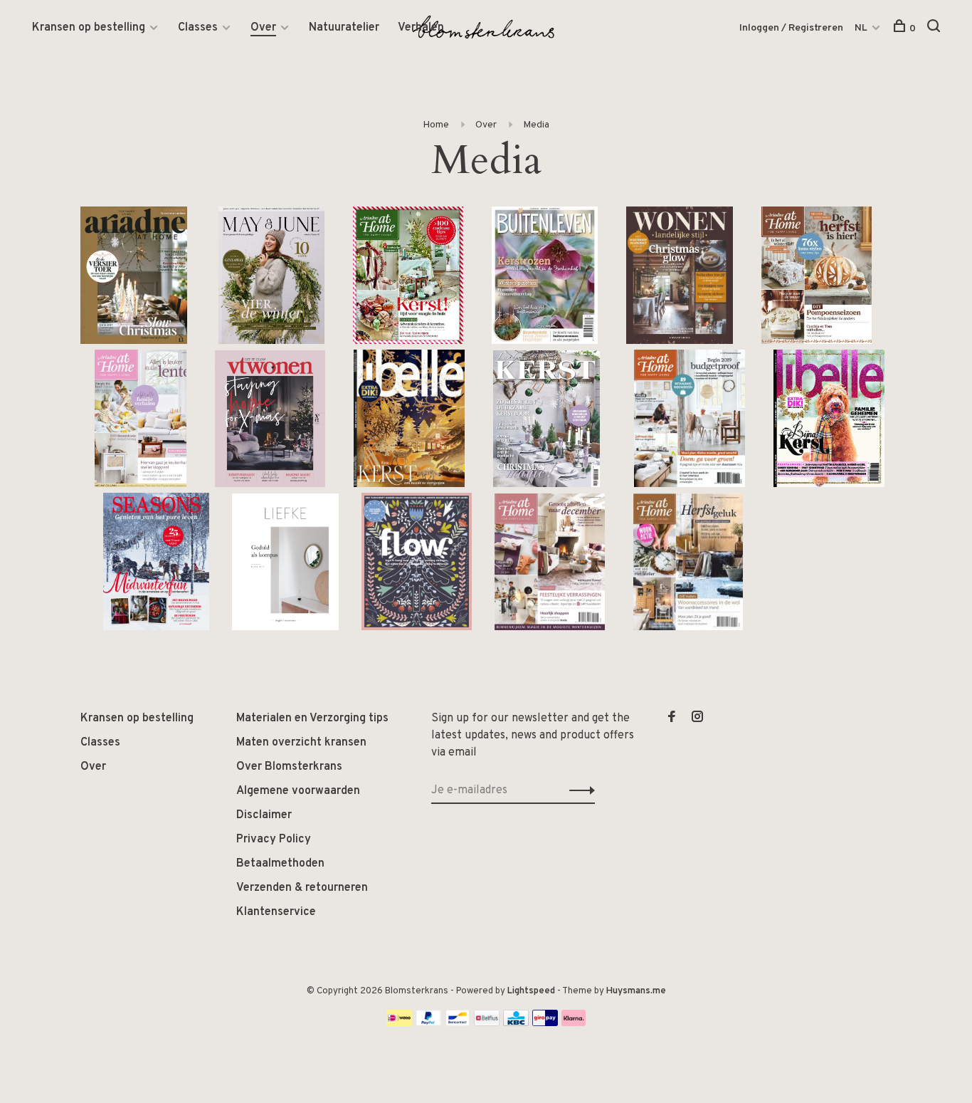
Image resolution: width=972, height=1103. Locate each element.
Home (436, 125)
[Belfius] (487, 1023)
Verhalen (421, 28)
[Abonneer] (578, 790)
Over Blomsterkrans (289, 767)
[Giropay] (545, 1023)
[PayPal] (429, 1023)
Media (536, 125)
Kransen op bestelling (88, 28)
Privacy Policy (273, 839)
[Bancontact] (457, 1023)
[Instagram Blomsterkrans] (697, 718)
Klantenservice (276, 912)
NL (861, 28)
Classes (198, 28)
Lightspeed (531, 991)
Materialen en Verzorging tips (312, 718)
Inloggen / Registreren (791, 28)
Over (263, 28)
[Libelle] (828, 484)
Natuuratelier (344, 28)
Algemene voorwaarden (298, 791)
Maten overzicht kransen (301, 743)
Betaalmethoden (280, 864)
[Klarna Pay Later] (573, 1023)
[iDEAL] (399, 1023)
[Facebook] (671, 718)
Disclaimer (264, 815)
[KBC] (516, 1023)
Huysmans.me (636, 991)
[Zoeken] (935, 29)
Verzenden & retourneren (302, 888)
